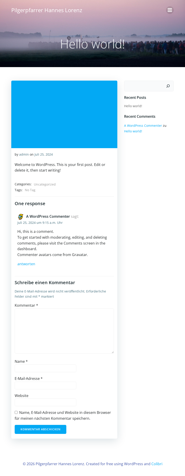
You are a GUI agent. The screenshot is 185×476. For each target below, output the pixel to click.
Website (21, 395)
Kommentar (26, 305)
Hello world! (133, 106)
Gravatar (79, 254)
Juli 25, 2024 (44, 154)
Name (21, 361)
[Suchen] (168, 86)
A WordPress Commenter (48, 216)
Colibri (156, 463)
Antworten (26, 263)
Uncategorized (45, 184)
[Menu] (170, 10)
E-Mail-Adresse (29, 378)
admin (24, 154)
